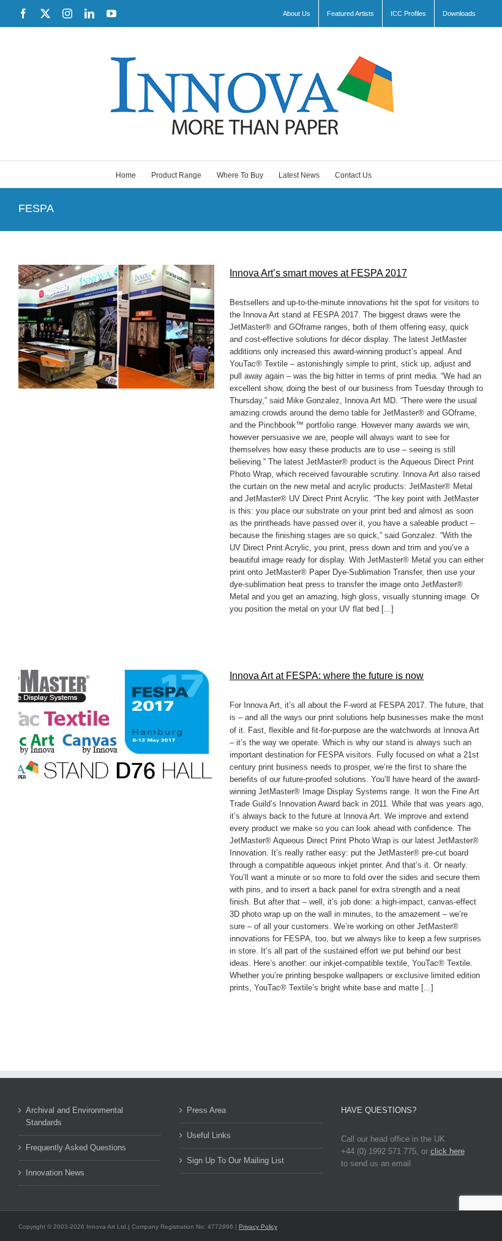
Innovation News (55, 1172)
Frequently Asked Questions (76, 1147)
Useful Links (209, 1135)
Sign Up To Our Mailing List (235, 1160)
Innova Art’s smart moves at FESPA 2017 (318, 273)
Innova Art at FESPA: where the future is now (327, 675)
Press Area (206, 1110)
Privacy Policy (258, 1226)
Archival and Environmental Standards (74, 1116)
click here (447, 1151)
